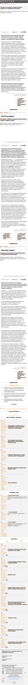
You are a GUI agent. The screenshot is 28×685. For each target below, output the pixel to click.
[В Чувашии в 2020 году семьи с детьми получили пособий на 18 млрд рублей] (4, 455)
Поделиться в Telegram (11, 1)
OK (14, 682)
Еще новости (14, 404)
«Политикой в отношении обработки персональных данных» (14, 678)
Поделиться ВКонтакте (1, 1)
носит (7, 290)
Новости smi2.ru (14, 415)
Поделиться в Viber (9, 1)
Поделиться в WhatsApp (7, 1)
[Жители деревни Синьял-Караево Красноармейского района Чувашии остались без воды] (4, 441)
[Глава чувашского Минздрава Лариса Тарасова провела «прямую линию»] (4, 630)
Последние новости (14, 385)
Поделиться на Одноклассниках (5, 1)
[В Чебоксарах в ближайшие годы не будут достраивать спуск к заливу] (4, 550)
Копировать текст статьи (14, 1)
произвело (14, 159)
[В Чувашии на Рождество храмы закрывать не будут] (4, 516)
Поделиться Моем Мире (3, 1)
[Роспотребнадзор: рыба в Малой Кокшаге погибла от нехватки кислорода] (4, 642)
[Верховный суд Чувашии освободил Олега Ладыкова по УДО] (4, 468)
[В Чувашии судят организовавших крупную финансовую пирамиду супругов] (4, 617)
